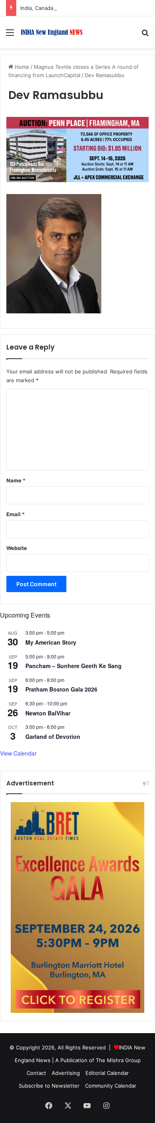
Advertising (66, 1073)
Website (16, 548)
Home (21, 67)
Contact (36, 1073)
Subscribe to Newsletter (49, 1085)
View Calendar (18, 753)
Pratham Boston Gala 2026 (61, 689)
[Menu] (10, 35)
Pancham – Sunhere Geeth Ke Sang (73, 666)
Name (15, 480)
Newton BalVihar (47, 713)
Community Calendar (110, 1085)
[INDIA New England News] (51, 32)
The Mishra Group (118, 1060)
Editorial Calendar (107, 1073)
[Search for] (145, 35)
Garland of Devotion (52, 736)
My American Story (50, 642)
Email (15, 514)
